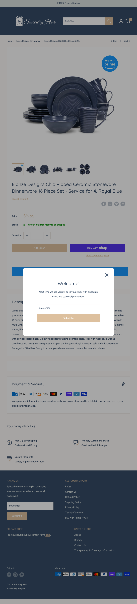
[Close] (107, 274)
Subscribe (68, 318)
